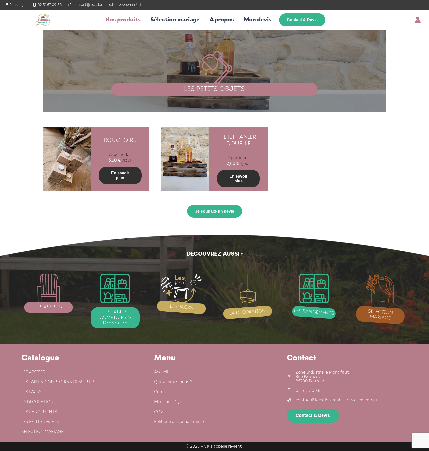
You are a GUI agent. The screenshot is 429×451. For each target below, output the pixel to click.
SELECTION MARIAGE (42, 432)
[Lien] (419, 20)
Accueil (161, 372)
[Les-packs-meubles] (181, 288)
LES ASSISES (33, 372)
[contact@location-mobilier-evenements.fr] (291, 400)
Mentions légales (170, 402)
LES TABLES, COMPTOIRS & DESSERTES (58, 382)
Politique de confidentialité (179, 422)
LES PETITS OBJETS (40, 422)
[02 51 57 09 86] (291, 390)
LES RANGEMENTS (39, 412)
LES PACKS (31, 392)
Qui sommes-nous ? (173, 382)
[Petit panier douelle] (185, 131)
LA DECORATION (37, 402)
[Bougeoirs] (67, 131)
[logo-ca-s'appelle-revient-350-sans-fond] (43, 20)
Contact (162, 392)
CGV (158, 412)
